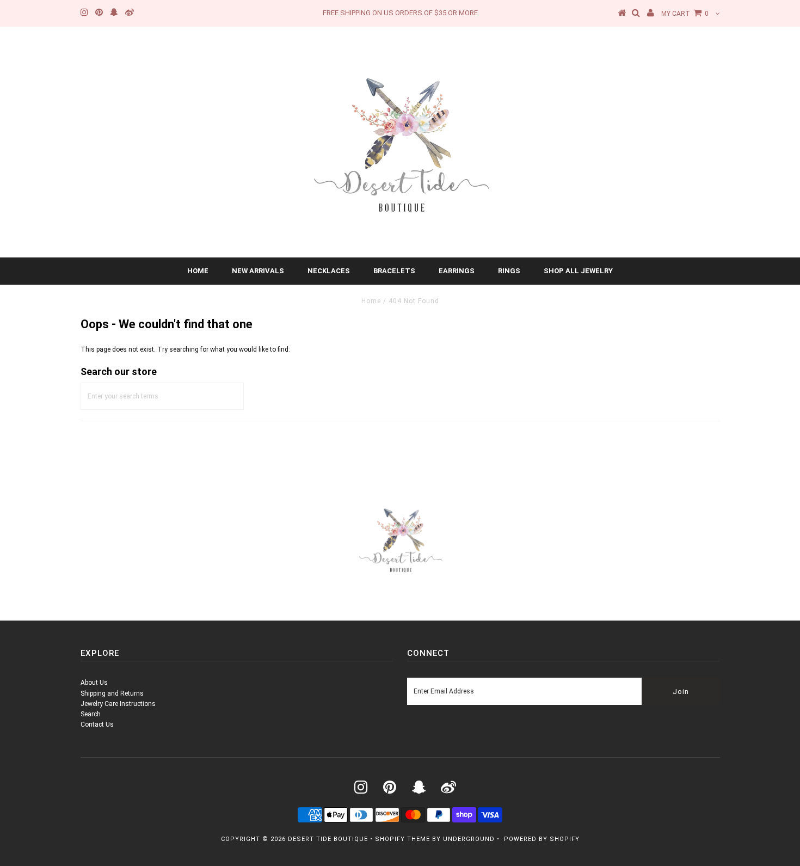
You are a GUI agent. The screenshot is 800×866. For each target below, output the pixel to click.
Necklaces (328, 271)
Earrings (457, 271)
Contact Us (97, 724)
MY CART (685, 13)
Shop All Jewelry (578, 271)
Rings (509, 271)
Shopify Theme (402, 839)
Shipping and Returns (112, 693)
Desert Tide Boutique (328, 839)
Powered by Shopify (542, 839)
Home (197, 271)
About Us (94, 682)
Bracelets (394, 271)
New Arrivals (258, 271)
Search (91, 714)
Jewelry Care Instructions (118, 704)
